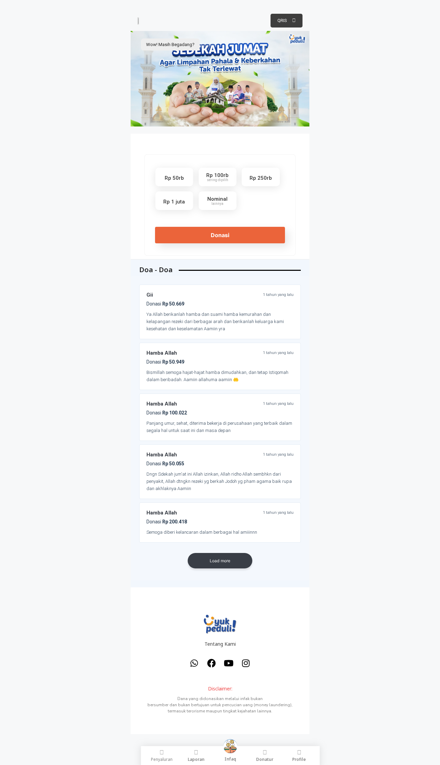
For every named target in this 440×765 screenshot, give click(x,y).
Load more (220, 560)
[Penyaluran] (162, 752)
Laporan (196, 759)
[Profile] (299, 752)
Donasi (220, 235)
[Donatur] (265, 752)
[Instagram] (245, 663)
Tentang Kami (220, 644)
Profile (299, 759)
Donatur (264, 759)
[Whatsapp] (194, 663)
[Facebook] (211, 663)
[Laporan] (196, 752)
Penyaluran (162, 759)
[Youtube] (228, 663)
